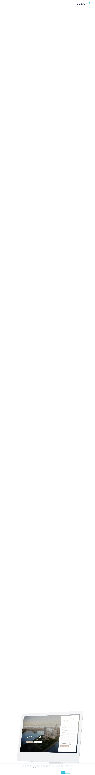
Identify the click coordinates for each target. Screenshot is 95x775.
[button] (5, 3)
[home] (83, 3)
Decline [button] (67, 772)
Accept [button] (63, 772)
